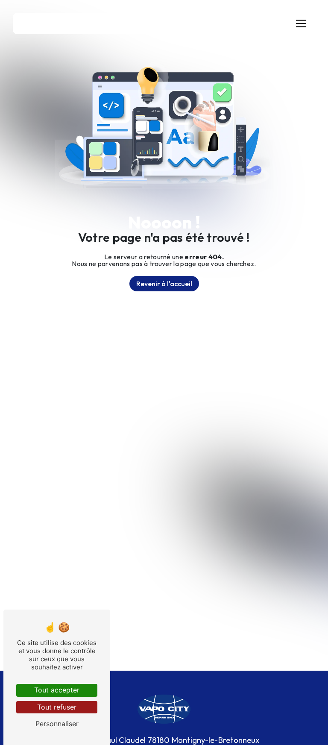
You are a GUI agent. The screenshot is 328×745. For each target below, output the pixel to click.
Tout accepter (56, 690)
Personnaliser (57, 723)
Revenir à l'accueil (164, 283)
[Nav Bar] (301, 23)
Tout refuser (56, 707)
